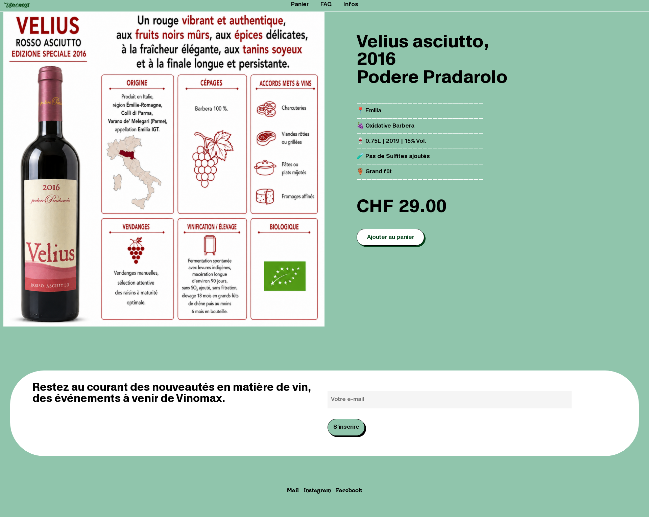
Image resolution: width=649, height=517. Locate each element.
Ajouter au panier (390, 237)
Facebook (349, 491)
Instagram (317, 491)
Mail (293, 491)
